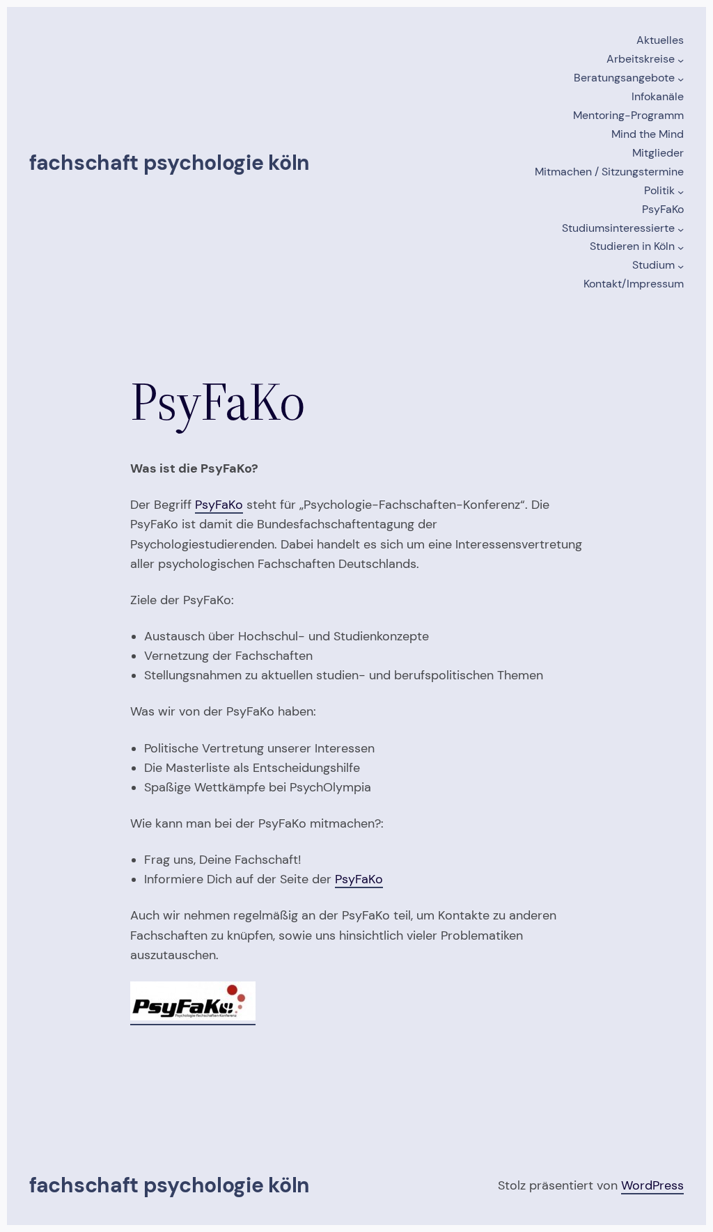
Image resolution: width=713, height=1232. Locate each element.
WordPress (652, 1185)
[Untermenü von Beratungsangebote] (680, 79)
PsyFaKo (219, 504)
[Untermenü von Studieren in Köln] (680, 247)
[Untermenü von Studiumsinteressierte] (680, 229)
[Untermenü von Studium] (680, 266)
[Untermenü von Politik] (680, 191)
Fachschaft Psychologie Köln (169, 163)
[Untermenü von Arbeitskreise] (680, 60)
